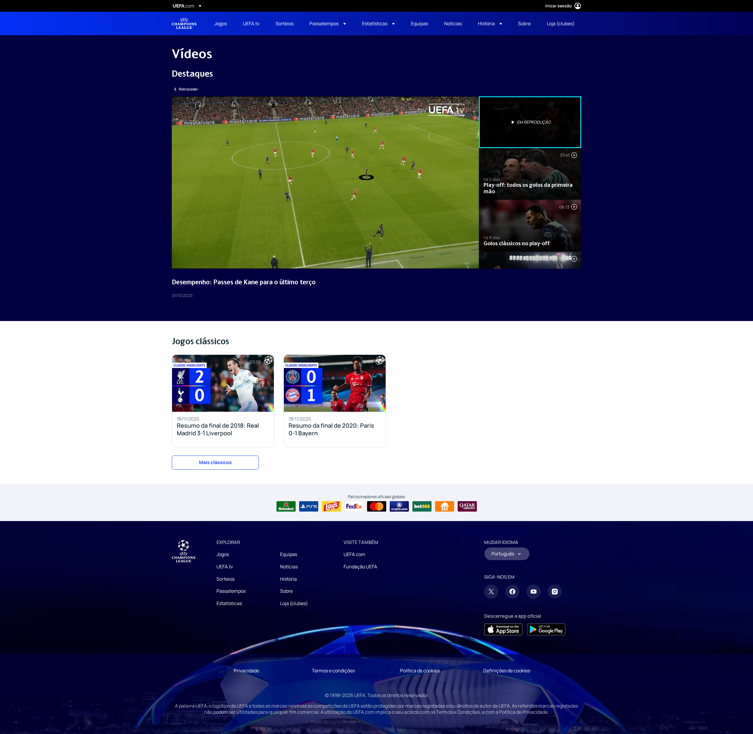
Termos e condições (333, 670)
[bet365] (422, 506)
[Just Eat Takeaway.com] (444, 506)
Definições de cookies (506, 670)
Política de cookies (420, 670)
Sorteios (225, 579)
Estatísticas (229, 603)
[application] (325, 182)
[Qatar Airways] (467, 506)
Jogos (222, 554)
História (288, 579)
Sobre (286, 591)
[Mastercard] (376, 506)
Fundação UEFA (360, 566)
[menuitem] (221, 23)
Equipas (288, 554)
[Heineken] (286, 506)
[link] (221, 23)
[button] (328, 23)
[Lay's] (331, 506)
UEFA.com (354, 554)
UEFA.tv (224, 566)
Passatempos (231, 591)
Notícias (289, 566)
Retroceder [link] (188, 89)
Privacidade (246, 670)
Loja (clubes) (294, 603)
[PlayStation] (308, 506)
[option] (530, 122)
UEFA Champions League (184, 23)
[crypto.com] (399, 506)
